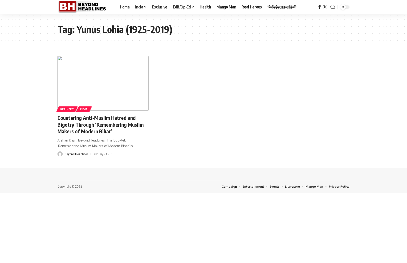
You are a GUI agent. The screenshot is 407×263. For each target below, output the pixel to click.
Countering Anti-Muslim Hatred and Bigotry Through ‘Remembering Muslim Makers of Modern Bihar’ (100, 124)
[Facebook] (319, 7)
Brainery (67, 109)
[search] (332, 7)
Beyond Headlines (76, 154)
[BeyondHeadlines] (84, 7)
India (84, 109)
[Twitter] (325, 7)
